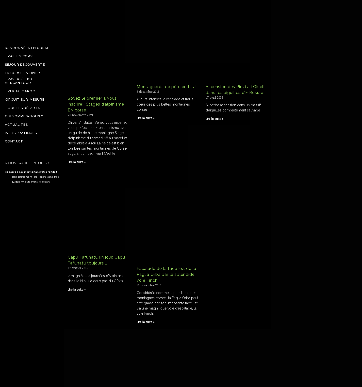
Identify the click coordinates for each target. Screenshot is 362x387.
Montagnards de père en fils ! (167, 86)
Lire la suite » (77, 162)
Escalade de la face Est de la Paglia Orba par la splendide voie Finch (166, 274)
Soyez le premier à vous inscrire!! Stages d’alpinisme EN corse (96, 104)
